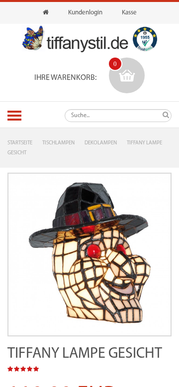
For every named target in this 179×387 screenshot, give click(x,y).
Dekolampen (101, 143)
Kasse (129, 12)
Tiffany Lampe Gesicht (84, 354)
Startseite (19, 143)
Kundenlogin (85, 12)
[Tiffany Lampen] (75, 39)
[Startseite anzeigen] (46, 13)
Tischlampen (58, 143)
